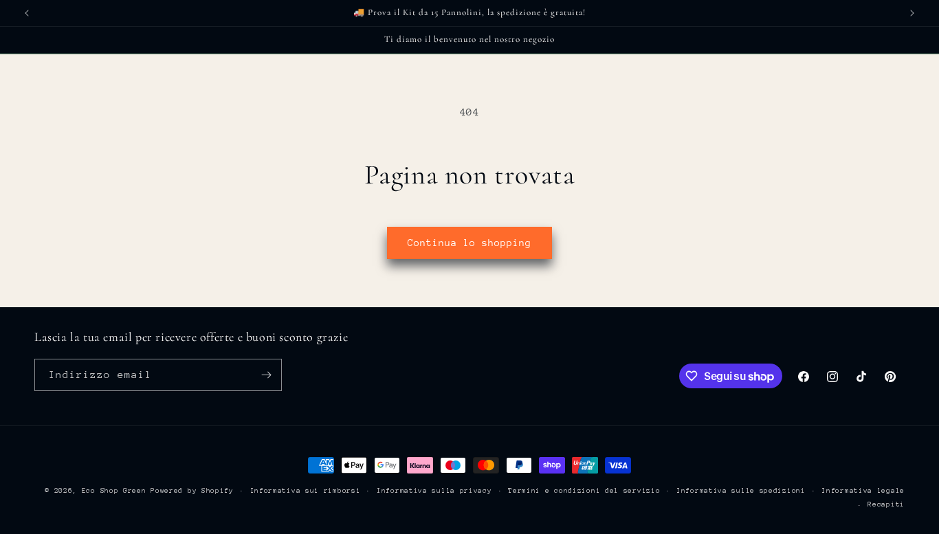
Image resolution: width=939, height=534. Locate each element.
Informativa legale (863, 491)
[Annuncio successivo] (912, 13)
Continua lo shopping (469, 242)
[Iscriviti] (266, 375)
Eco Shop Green (116, 491)
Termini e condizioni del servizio (584, 491)
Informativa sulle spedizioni (741, 491)
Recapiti (886, 504)
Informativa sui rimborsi (305, 491)
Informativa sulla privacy (434, 491)
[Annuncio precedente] (27, 13)
